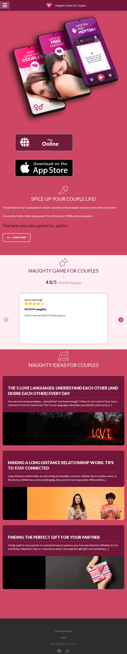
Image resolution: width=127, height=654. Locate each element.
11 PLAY (71, 644)
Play (50, 142)
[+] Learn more (16, 237)
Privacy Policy (63, 631)
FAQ (63, 637)
